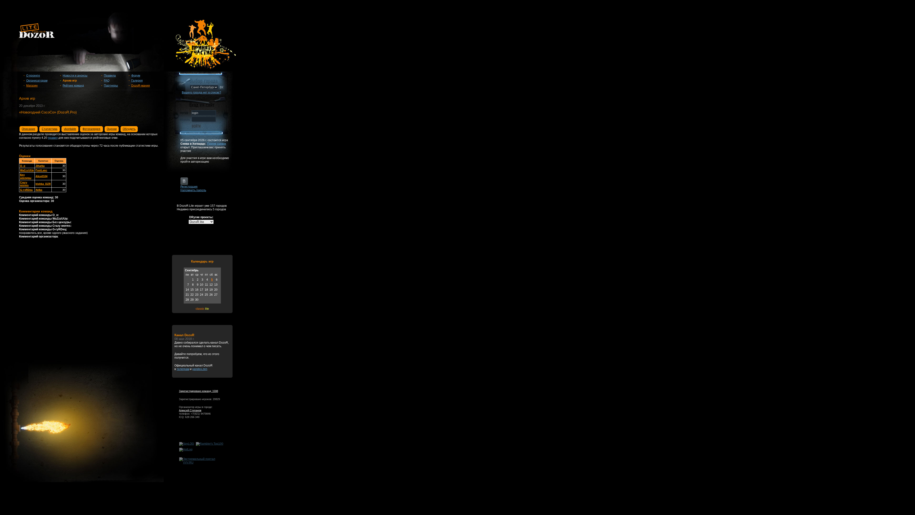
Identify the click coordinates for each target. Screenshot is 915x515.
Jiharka (40, 165)
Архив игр (70, 80)
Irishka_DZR (43, 183)
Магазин (32, 85)
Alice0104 (41, 176)
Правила (110, 75)
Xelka (39, 189)
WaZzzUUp (27, 170)
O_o (22, 165)
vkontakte (70, 129)
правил (53, 137)
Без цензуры (25, 176)
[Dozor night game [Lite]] (457, 32)
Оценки (112, 129)
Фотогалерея (91, 129)
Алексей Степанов (190, 410)
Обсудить (129, 129)
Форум (135, 75)
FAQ (106, 80)
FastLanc (41, 170)
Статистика (49, 129)
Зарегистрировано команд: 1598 (198, 391)
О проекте (33, 75)
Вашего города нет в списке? (201, 92)
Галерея (137, 80)
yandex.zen (199, 369)
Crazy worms (24, 184)
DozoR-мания (140, 85)
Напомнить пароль (193, 190)
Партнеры (111, 85)
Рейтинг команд (73, 85)
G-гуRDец (26, 189)
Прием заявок (216, 143)
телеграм (183, 369)
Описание (28, 129)
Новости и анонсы (75, 75)
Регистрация (189, 186)
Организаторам (36, 80)
